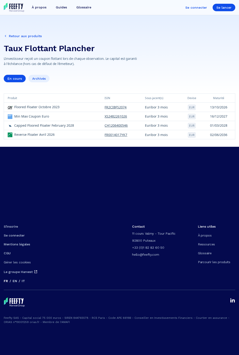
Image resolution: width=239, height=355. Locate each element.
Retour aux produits (25, 36)
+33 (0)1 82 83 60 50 (148, 247)
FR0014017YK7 (116, 135)
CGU (7, 253)
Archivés (39, 78)
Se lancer (224, 7)
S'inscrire (11, 226)
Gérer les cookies (17, 262)
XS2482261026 (116, 116)
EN (15, 281)
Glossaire (204, 253)
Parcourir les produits (214, 262)
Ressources (206, 244)
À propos (205, 235)
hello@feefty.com (145, 254)
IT (23, 281)
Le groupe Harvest (18, 272)
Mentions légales (17, 244)
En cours (14, 78)
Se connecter (196, 7)
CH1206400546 (116, 125)
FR (6, 281)
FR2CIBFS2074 (116, 107)
